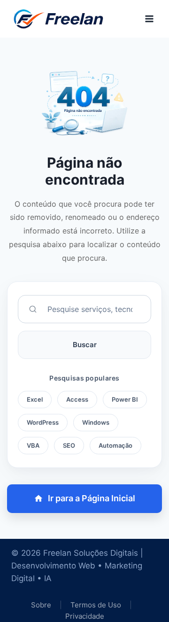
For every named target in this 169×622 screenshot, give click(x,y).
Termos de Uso (96, 604)
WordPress (43, 422)
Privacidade (84, 616)
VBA (33, 445)
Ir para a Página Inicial (91, 498)
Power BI (125, 399)
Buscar (85, 344)
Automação (115, 445)
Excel (35, 399)
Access (77, 399)
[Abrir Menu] (149, 18)
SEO (69, 445)
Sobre (41, 604)
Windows (95, 422)
